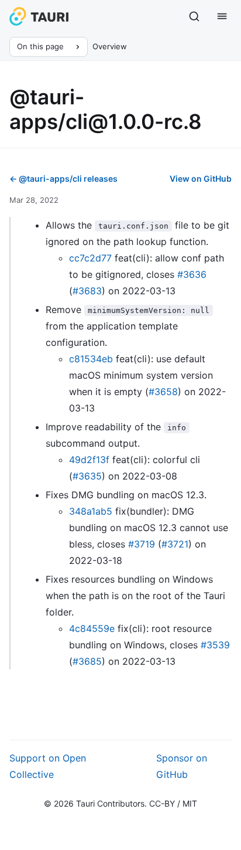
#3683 (87, 291)
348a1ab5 (90, 511)
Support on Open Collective (47, 766)
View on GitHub (201, 178)
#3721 (174, 544)
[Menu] (222, 16)
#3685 (87, 661)
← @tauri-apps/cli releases (63, 178)
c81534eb (91, 359)
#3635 (87, 476)
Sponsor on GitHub (181, 766)
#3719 (141, 544)
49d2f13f (89, 459)
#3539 (215, 645)
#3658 (163, 391)
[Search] (194, 16)
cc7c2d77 (90, 258)
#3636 (191, 274)
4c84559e (92, 628)
